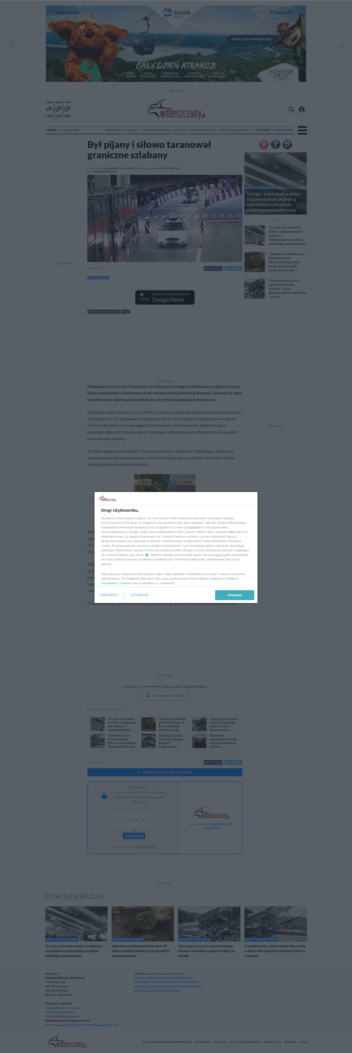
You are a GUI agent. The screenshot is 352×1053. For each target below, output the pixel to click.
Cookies (125, 583)
